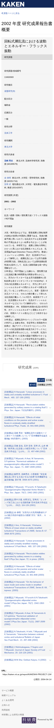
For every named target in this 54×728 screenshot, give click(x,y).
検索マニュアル (9, 695)
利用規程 (6, 710)
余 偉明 (7, 178)
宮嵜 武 (7, 184)
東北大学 (8, 147)
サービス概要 (8, 690)
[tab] (28, 367)
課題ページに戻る (11, 13)
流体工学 (8, 133)
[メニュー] (51, 3)
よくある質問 (8, 700)
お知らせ (6, 705)
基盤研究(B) (9, 91)
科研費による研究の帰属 (13, 714)
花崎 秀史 (8, 161)
